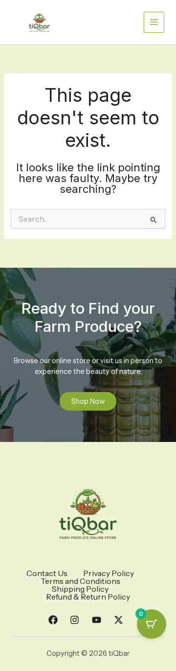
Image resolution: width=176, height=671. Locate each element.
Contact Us (46, 573)
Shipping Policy (80, 589)
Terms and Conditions (80, 581)
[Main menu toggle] (154, 22)
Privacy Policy (108, 573)
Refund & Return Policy (88, 597)
